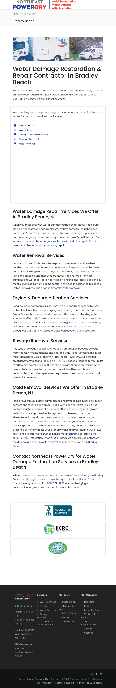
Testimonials (69, 621)
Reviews (66, 617)
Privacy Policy (26, 679)
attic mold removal (46, 442)
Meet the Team (92, 610)
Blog (86, 606)
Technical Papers (88, 616)
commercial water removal (63, 288)
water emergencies (44, 241)
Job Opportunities (88, 623)
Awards (88, 628)
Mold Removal (27, 143)
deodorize (72, 330)
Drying (43, 606)
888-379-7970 (55, 483)
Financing (89, 601)
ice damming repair (53, 245)
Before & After (69, 613)
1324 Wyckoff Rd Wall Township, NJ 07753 (24, 634)
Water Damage (28, 125)
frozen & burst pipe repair (72, 241)
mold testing (68, 434)
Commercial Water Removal (45, 623)
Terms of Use (42, 679)
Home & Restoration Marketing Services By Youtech (74, 682)
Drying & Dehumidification (33, 134)
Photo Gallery (69, 601)
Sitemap (88, 632)
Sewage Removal (29, 139)
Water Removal (28, 130)
